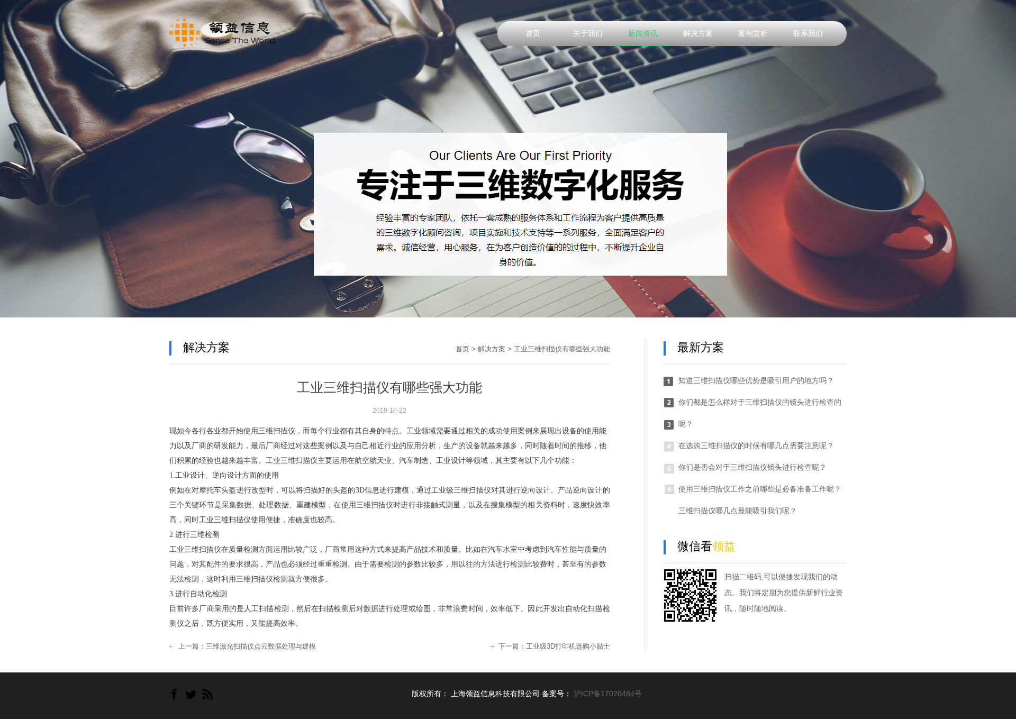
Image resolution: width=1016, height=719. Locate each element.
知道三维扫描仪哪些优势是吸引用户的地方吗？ (756, 380)
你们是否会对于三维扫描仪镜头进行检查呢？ (752, 467)
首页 (532, 33)
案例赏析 (753, 33)
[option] (508, 158)
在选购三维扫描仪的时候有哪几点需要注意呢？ (756, 445)
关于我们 (588, 33)
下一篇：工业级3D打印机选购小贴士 (554, 646)
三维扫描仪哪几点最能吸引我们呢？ (737, 510)
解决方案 (698, 33)
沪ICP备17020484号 (608, 693)
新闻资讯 (643, 33)
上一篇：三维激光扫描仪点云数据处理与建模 (247, 646)
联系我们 (808, 33)
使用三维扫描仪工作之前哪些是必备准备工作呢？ (759, 489)
